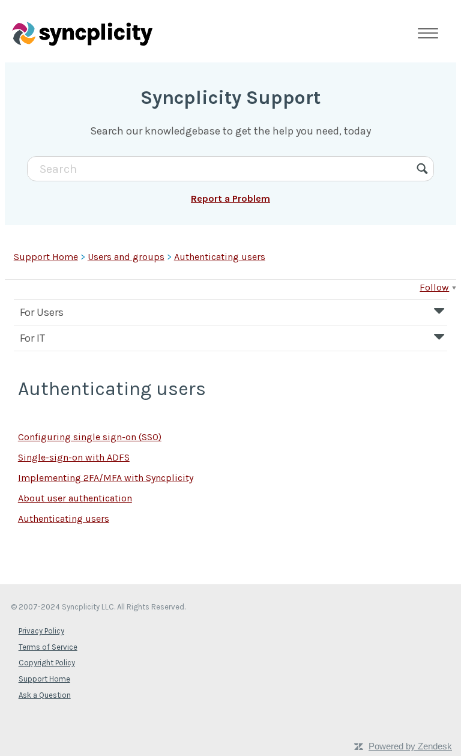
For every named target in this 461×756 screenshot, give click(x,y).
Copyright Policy (47, 662)
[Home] (82, 33)
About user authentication (75, 498)
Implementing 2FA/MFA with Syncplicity (105, 477)
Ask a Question (45, 695)
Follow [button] (434, 287)
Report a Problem (230, 198)
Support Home (46, 256)
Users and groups (126, 256)
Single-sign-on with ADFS (74, 457)
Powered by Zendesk (410, 746)
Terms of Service (48, 647)
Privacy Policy (41, 630)
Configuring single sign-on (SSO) (89, 437)
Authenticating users (219, 256)
